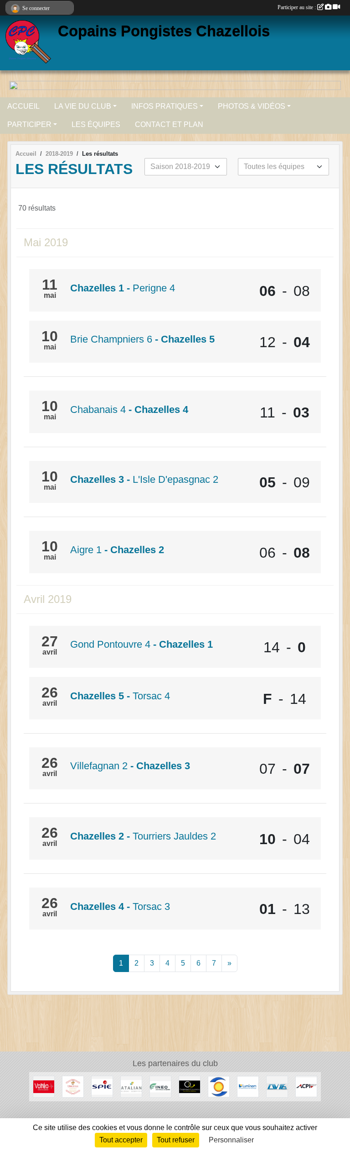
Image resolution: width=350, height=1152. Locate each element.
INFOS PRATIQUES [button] (164, 106)
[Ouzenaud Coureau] (190, 1086)
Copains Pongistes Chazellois (164, 31)
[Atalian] (131, 1086)
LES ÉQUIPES (96, 124)
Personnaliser (231, 1140)
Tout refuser (176, 1140)
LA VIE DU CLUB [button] (82, 106)
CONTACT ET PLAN (169, 124)
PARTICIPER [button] (29, 124)
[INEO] (160, 1086)
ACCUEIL (23, 106)
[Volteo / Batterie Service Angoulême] (44, 1086)
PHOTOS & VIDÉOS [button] (251, 106)
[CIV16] (277, 1086)
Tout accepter (121, 1140)
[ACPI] (306, 1086)
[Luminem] (248, 1086)
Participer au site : (297, 7)
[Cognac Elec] (219, 1086)
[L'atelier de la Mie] (73, 1086)
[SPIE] (102, 1086)
